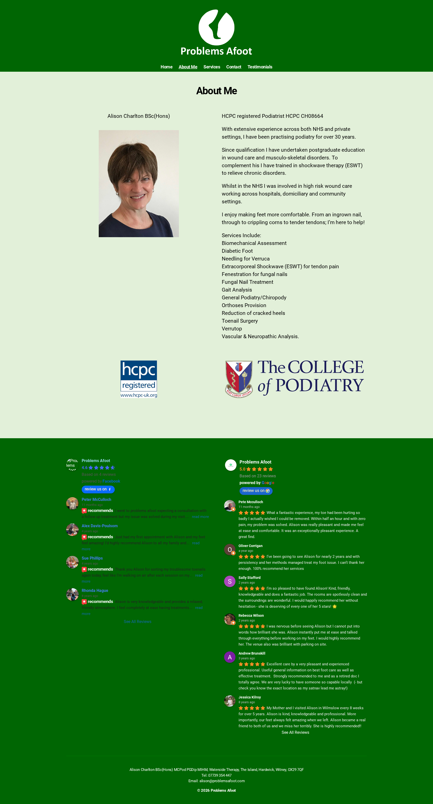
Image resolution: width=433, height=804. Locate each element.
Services (211, 66)
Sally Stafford (250, 578)
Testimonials (260, 66)
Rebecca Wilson (251, 615)
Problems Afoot (255, 462)
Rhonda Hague (95, 590)
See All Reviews (137, 621)
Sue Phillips (92, 558)
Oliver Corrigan (251, 546)
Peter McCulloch (96, 499)
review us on (96, 489)
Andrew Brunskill (252, 653)
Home (166, 66)
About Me (188, 66)
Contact (233, 66)
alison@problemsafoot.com (222, 781)
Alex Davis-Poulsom (100, 525)
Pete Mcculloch (251, 502)
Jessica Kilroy (250, 697)
